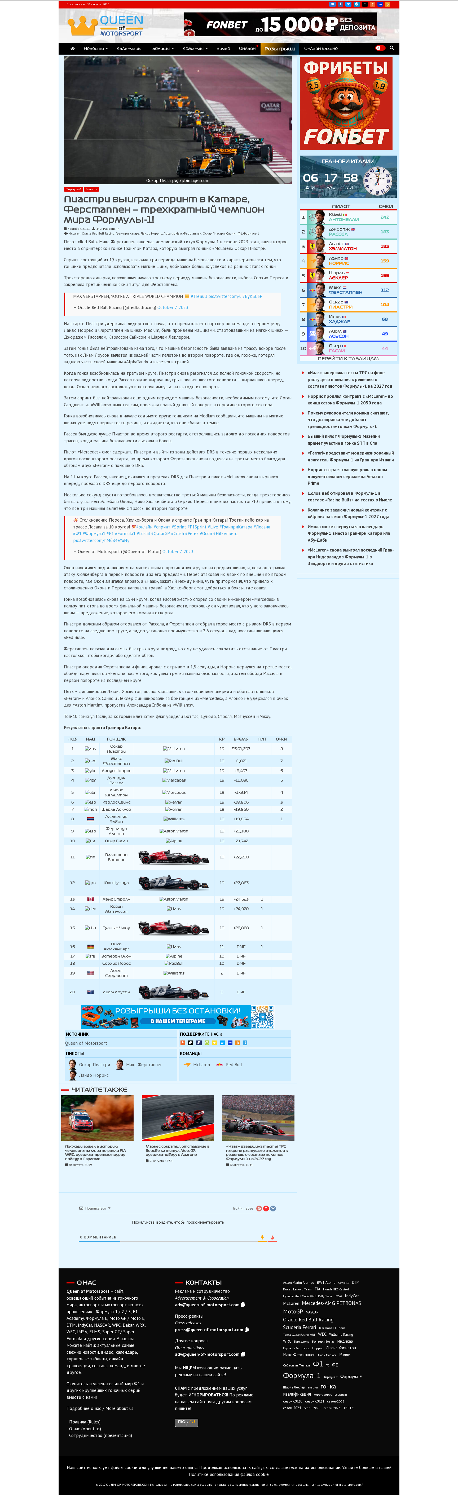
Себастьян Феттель (296, 1365)
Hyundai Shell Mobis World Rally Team (307, 1296)
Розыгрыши (280, 49)
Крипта (237, 1042)
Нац (90, 739)
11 (73, 857)
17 (73, 956)
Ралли (344, 1354)
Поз (72, 739)
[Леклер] (317, 275)
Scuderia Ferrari (299, 1327)
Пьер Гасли (116, 841)
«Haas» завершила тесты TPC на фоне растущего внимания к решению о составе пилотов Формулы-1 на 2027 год (350, 379)
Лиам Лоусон (116, 992)
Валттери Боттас (323, 1341)
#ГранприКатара (235, 527)
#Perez (192, 533)
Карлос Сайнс (116, 802)
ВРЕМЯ (241, 739)
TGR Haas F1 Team (332, 1328)
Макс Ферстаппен (188, 233)
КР (221, 739)
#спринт (162, 527)
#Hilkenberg (225, 533)
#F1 (110, 533)
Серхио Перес (116, 963)
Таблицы (160, 48)
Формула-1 (73, 189)
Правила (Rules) (84, 1422)
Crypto (387, 4)
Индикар (345, 1341)
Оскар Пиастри (214, 233)
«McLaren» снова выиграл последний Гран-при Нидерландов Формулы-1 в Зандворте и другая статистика (351, 556)
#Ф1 (77, 533)
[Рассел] (317, 232)
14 (72, 909)
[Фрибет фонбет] (346, 148)
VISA (380, 4)
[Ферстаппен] (317, 290)
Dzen (365, 4)
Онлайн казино (321, 48)
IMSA (338, 1296)
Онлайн (247, 48)
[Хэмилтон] (317, 246)
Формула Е (351, 1376)
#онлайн (144, 527)
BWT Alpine (326, 1282)
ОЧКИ (281, 739)
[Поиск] (392, 48)
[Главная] (73, 48)
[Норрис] (317, 261)
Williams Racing (341, 1334)
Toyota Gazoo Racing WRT (299, 1335)
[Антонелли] (317, 217)
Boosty (372, 4)
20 (72, 992)
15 (72, 928)
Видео (223, 48)
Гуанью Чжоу (116, 928)
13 (72, 899)
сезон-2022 (335, 1401)
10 (72, 841)
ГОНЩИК (116, 739)
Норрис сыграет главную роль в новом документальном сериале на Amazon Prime (347, 476)
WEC (322, 1334)
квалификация (297, 1394)
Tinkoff (214, 1042)
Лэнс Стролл (116, 899)
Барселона (301, 1341)
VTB (222, 1042)
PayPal (199, 1042)
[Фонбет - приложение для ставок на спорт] (280, 35)
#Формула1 (94, 533)
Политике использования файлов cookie (229, 1474)
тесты (348, 1407)
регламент (340, 1394)
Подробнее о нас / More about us (100, 1408)
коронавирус (323, 1394)
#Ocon (206, 533)
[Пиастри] (317, 304)
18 (72, 963)
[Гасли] (317, 348)
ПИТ (262, 739)
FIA (317, 1288)
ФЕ (335, 1365)
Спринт (231, 233)
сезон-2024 (292, 1408)
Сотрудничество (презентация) (100, 1435)
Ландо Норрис (151, 233)
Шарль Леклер (116, 809)
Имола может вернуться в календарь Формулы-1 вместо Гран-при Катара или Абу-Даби (349, 533)
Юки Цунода (116, 883)
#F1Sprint (196, 527)
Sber (207, 1042)
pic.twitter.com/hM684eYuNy (101, 540)
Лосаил (169, 233)
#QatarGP (160, 533)
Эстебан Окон (116, 956)
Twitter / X (348, 4)
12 (72, 883)
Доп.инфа (245, 1042)
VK (332, 4)
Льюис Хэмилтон (341, 1347)
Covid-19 (343, 1283)
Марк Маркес (327, 1355)
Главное (91, 189)
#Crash (177, 533)
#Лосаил (262, 527)
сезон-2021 (314, 1401)
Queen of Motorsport (86, 1043)
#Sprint (179, 527)
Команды (193, 48)
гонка (328, 1386)
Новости (94, 48)
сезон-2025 (312, 1408)
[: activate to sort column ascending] (174, 739)
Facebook (340, 4)
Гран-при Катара (127, 233)
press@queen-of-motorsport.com (209, 1330)
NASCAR (312, 1312)
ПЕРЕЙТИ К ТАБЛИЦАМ (348, 358)
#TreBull (199, 296)
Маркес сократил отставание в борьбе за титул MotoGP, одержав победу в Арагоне (177, 1150)
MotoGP (293, 1311)
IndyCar (352, 1295)
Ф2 (327, 1365)
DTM (355, 1282)
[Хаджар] (317, 319)
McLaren (75, 233)
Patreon (190, 1042)
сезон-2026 (332, 1408)
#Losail (143, 533)
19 (72, 973)
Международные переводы (230, 1042)
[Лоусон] (317, 334)
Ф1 (240, 233)
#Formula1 (125, 533)
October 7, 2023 (172, 307)
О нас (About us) (85, 1429)
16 (72, 947)
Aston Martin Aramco (298, 1282)
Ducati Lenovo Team (297, 1289)
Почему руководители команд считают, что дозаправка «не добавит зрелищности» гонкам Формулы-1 (348, 419)
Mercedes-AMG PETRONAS (331, 1303)
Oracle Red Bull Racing (98, 233)
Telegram (357, 4)
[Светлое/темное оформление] (380, 48)
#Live (213, 527)
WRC (287, 1341)
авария (313, 1387)
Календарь (129, 48)
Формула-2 (331, 1377)
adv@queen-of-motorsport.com (207, 1305)
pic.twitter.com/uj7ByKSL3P (235, 296)
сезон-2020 (292, 1401)
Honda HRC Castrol (336, 1289)
